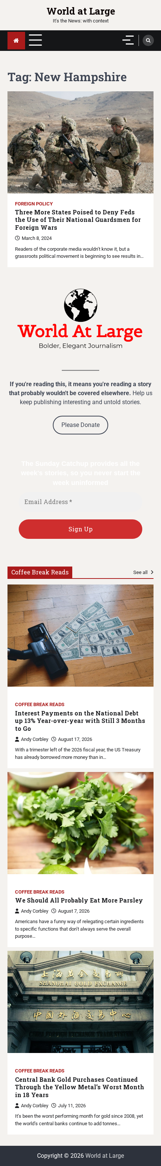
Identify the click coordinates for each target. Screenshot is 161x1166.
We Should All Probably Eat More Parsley (79, 900)
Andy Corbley (34, 739)
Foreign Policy (34, 204)
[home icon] (16, 40)
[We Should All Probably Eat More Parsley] (80, 823)
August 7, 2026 (73, 911)
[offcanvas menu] (128, 40)
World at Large (80, 11)
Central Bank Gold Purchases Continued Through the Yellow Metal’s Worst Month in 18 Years (79, 1087)
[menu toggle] (35, 40)
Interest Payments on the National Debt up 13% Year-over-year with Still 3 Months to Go (80, 721)
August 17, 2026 (75, 739)
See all (141, 572)
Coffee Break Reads (39, 704)
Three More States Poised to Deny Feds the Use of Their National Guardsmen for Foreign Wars (78, 220)
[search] (148, 40)
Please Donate (80, 424)
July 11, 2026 (72, 1105)
